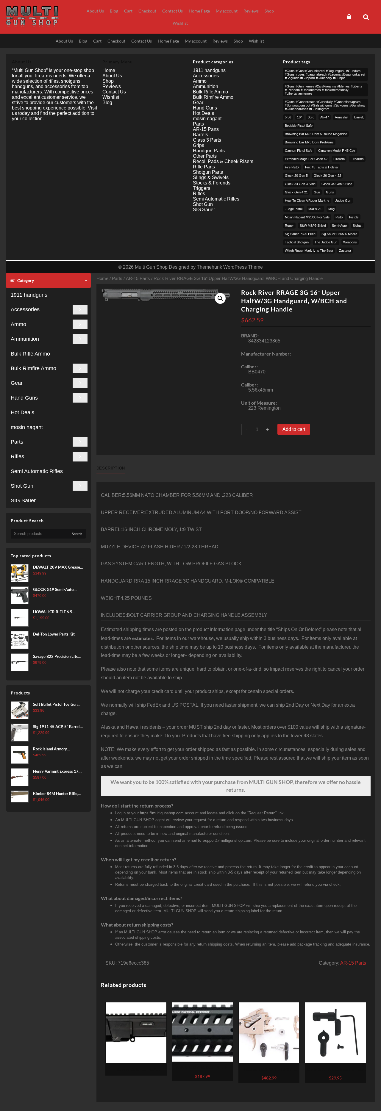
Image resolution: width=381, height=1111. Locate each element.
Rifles (17, 456)
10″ (299, 117)
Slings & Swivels (211, 177)
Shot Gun (22, 486)
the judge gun (326, 242)
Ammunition (25, 339)
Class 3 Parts (207, 140)
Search (77, 534)
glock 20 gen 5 (296, 175)
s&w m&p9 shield (313, 225)
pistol (339, 217)
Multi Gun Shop (151, 267)
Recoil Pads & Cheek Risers (223, 161)
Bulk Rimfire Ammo (33, 368)
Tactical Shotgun (297, 242)
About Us (112, 75)
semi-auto (339, 225)
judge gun (343, 200)
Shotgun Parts (208, 172)
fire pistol (292, 167)
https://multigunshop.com (162, 813)
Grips (198, 145)
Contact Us (114, 91)
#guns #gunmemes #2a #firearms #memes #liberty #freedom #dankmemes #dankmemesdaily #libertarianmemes (323, 90)
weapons (350, 242)
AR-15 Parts (138, 278)
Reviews (111, 86)
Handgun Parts (209, 150)
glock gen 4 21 (296, 192)
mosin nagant (27, 427)
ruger (289, 225)
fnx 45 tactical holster (321, 167)
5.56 (288, 117)
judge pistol (293, 209)
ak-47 (324, 117)
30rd (311, 117)
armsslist (341, 117)
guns (330, 192)
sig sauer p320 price (300, 234)
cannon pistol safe (298, 150)
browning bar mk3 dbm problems (309, 142)
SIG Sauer (23, 500)
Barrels (200, 134)
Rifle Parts (204, 166)
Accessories (25, 309)
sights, (358, 225)
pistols (354, 217)
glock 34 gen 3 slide (300, 184)
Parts (17, 442)
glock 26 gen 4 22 (327, 175)
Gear (17, 383)
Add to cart (293, 429)
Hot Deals (22, 412)
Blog (107, 102)
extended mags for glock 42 (306, 159)
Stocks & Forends (211, 182)
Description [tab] (110, 468)
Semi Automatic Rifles (37, 471)
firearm (339, 159)
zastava (345, 250)
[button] (220, 298)
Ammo (18, 324)
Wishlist (110, 97)
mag (331, 209)
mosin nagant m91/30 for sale (307, 217)
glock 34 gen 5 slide (336, 184)
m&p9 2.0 (315, 209)
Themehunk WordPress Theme (230, 267)
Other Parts (205, 156)
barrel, (359, 117)
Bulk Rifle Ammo (30, 354)
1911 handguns (29, 295)
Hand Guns (24, 398)
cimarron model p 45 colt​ (336, 150)
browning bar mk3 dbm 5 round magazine (316, 134)
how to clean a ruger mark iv (307, 200)
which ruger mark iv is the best (309, 250)
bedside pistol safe (299, 125)
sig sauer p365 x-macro (339, 234)
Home (102, 278)
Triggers (201, 188)
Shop (108, 81)
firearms (357, 159)
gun (317, 192)
